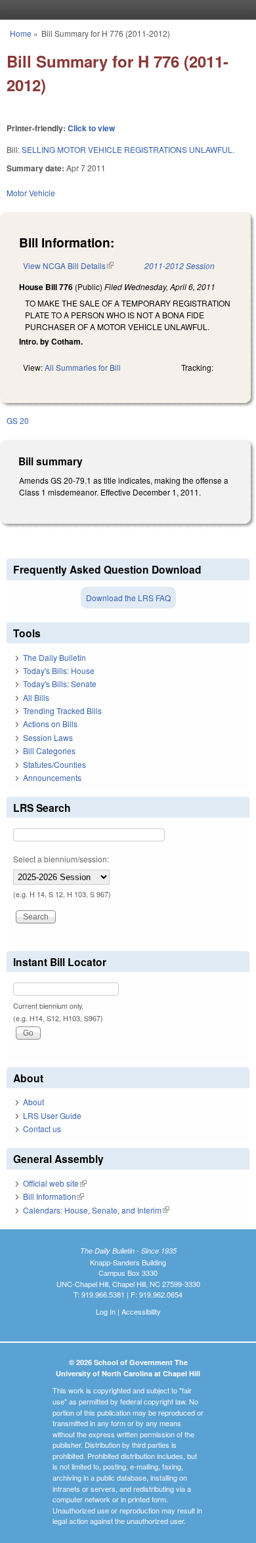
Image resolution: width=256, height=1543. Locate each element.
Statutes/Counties (54, 764)
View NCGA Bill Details (68, 265)
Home (21, 33)
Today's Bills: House (59, 670)
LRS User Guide (52, 1115)
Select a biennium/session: (61, 858)
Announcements (52, 777)
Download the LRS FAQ (128, 597)
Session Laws (48, 737)
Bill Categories (49, 750)
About (33, 1101)
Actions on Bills (50, 723)
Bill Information (53, 1196)
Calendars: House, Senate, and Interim (96, 1209)
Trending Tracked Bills (62, 710)
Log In (106, 1311)
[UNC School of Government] (125, 10)
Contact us (42, 1128)
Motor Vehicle (31, 192)
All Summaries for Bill (83, 367)
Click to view (91, 128)
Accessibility (141, 1311)
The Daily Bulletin (54, 657)
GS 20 (18, 420)
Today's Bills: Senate (59, 683)
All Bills (36, 697)
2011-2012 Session (179, 265)
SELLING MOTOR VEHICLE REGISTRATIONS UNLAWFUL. (128, 149)
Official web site (55, 1183)
